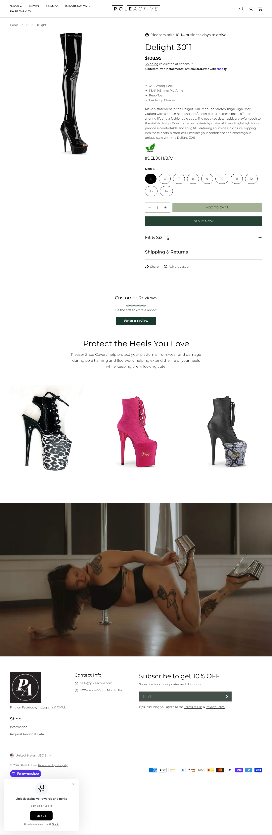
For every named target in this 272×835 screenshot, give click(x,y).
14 (166, 191)
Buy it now (204, 221)
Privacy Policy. (215, 706)
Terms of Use (193, 706)
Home (14, 25)
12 (251, 179)
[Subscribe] (226, 696)
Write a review (136, 321)
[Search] (241, 9)
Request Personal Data (27, 734)
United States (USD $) (32, 755)
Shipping (151, 64)
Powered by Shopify (53, 765)
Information (18, 727)
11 (237, 179)
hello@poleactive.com (96, 683)
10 (27, 25)
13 (151, 191)
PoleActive (29, 765)
